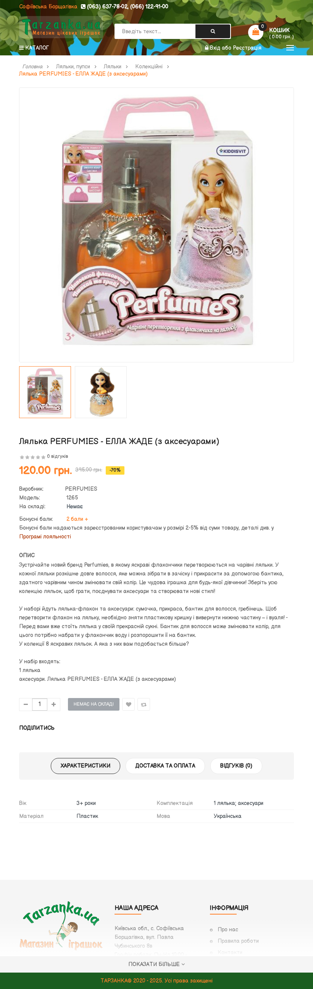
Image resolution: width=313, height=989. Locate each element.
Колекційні (149, 66)
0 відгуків (57, 456)
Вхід (216, 48)
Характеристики (85, 766)
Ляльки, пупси (73, 66)
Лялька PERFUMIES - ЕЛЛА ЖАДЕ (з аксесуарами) (83, 74)
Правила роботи (238, 941)
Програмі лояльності (45, 536)
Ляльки (112, 66)
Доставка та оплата (165, 766)
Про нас (228, 929)
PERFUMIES (81, 489)
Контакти (230, 952)
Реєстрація (247, 48)
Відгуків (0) (236, 766)
